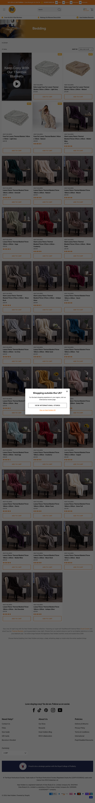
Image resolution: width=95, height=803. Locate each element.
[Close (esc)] (67, 391)
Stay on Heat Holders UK (48, 410)
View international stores (47, 405)
